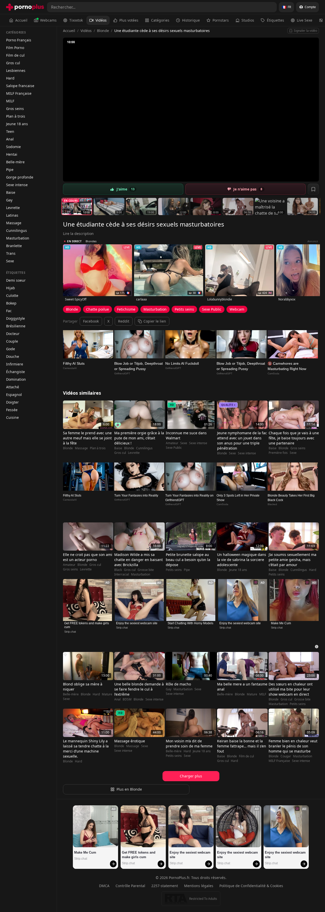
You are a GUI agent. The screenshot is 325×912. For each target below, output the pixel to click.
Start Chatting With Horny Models (190, 623)
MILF (10, 101)
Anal (10, 139)
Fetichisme (126, 309)
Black (118, 570)
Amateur (172, 443)
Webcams (48, 20)
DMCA (104, 885)
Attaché (12, 387)
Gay (9, 200)
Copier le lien (154, 321)
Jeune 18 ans (17, 123)
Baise (10, 192)
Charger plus (191, 776)
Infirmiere (14, 364)
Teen (10, 131)
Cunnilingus (16, 230)
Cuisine (12, 417)
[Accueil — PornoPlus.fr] (25, 7)
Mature (107, 694)
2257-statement (164, 885)
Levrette (13, 207)
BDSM (127, 699)
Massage (13, 222)
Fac (9, 310)
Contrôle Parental (130, 885)
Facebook (91, 321)
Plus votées (128, 20)
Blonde (103, 30)
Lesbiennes (15, 70)
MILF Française (18, 93)
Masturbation (17, 238)
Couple (12, 341)
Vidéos (101, 20)
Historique (191, 20)
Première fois (278, 453)
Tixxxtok (76, 20)
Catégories (160, 20)
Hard (10, 78)
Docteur (13, 333)
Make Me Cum (281, 623)
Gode (10, 348)
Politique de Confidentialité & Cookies (251, 885)
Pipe (9, 169)
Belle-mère (15, 161)
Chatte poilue (97, 309)
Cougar (286, 756)
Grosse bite (146, 570)
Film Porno (15, 47)
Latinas (12, 215)
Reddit (123, 321)
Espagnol (14, 394)
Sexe (10, 261)
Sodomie (13, 146)
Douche (12, 356)
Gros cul (13, 62)
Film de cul (15, 55)
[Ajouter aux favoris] (313, 189)
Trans (10, 253)
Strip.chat (70, 631)
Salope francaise (20, 85)
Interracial (121, 574)
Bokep (11, 303)
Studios (247, 20)
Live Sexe (304, 20)
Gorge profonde (19, 177)
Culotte (12, 295)
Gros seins (15, 108)
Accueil (21, 20)
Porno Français (18, 40)
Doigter (12, 402)
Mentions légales (198, 885)
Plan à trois (15, 116)
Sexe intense (17, 184)
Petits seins (184, 309)
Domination (16, 379)
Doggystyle (15, 318)
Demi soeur (16, 280)
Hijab (10, 287)
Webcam (237, 309)
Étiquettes (275, 20)
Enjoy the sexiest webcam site (136, 623)
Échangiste (15, 371)
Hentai (11, 154)
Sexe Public (211, 309)
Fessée (12, 409)
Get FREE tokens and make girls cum (87, 625)
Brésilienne (15, 326)
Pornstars (221, 20)
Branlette (14, 245)
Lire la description (78, 233)
